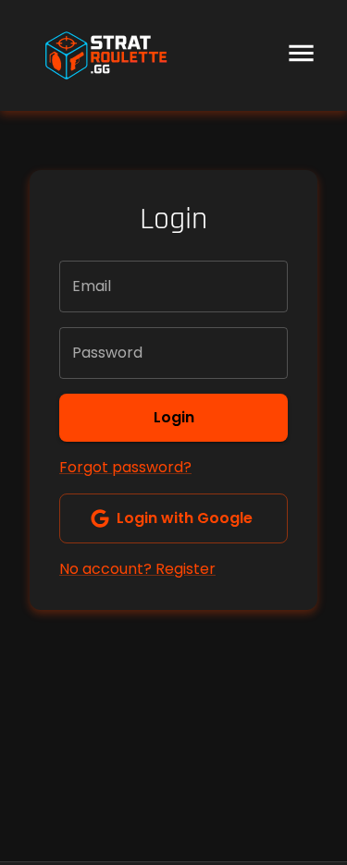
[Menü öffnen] (301, 56)
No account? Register (137, 568)
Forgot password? (125, 467)
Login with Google (185, 518)
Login (174, 417)
